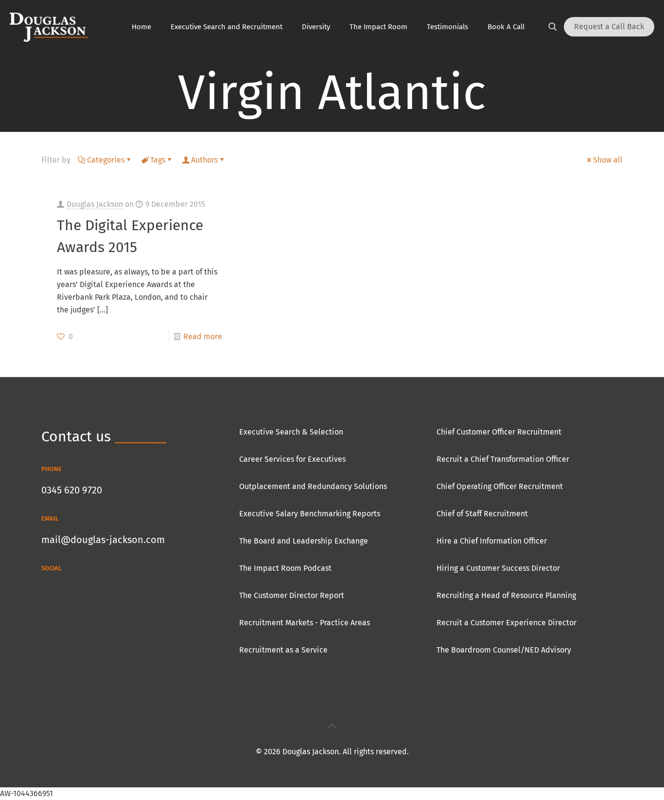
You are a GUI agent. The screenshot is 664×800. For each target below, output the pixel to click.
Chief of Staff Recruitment (482, 513)
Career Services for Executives (292, 459)
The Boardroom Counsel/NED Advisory (504, 650)
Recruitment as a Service (283, 650)
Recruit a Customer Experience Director (507, 622)
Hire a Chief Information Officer (492, 540)
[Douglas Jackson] (49, 27)
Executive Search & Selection (291, 431)
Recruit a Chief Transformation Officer (503, 459)
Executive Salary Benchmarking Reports (309, 513)
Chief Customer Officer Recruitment (499, 431)
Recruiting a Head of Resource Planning (506, 595)
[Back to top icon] (332, 726)
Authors (204, 159)
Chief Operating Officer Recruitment (500, 486)
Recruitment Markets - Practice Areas (304, 622)
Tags (157, 159)
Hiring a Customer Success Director (498, 568)
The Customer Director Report (291, 595)
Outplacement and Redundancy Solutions (313, 486)
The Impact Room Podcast (285, 568)
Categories (105, 159)
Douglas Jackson (95, 204)
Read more (202, 336)
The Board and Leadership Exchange (303, 540)
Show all (608, 159)
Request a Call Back (609, 26)
